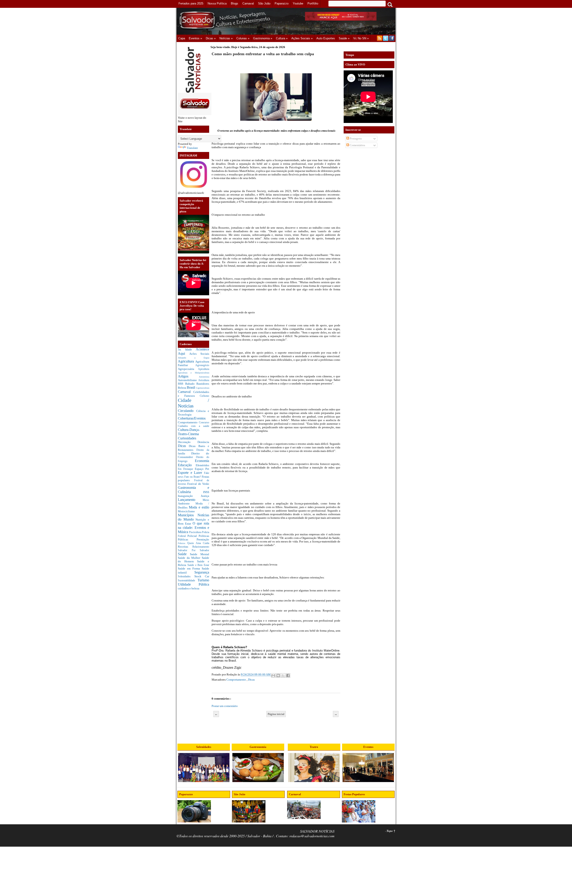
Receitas (185, 546)
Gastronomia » (262, 38)
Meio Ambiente (193, 501)
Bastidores (202, 383)
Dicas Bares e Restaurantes (193, 447)
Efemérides (202, 465)
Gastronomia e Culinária (193, 490)
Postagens (355, 138)
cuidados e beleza (188, 588)
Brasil (191, 387)
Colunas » (242, 38)
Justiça (205, 496)
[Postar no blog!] (278, 675)
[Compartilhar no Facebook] (288, 675)
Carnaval (185, 392)
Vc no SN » (361, 38)
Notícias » (226, 38)
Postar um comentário (225, 706)
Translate (192, 148)
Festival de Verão (198, 483)
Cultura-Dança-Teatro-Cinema (189, 432)
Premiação (203, 539)
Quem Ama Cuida (198, 543)
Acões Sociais (199, 353)
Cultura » (282, 38)
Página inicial (276, 714)
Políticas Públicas (193, 537)
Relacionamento (200, 546)
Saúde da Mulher (190, 557)
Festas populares (193, 478)
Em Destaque (186, 469)
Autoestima (204, 376)
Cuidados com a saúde (193, 426)
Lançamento (190, 500)
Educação (187, 465)
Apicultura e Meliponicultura (193, 372)
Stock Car (201, 576)
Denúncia (203, 442)
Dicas (183, 446)
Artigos (188, 376)
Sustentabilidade (188, 580)
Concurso (204, 422)
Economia (202, 461)
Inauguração (189, 496)
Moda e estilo (199, 507)
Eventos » (195, 38)
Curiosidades (187, 438)
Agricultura (186, 361)
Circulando (187, 411)
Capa (181, 38)
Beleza (182, 387)
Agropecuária (188, 369)
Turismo (203, 580)
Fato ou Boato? (193, 476)
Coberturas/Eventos (192, 418)
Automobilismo (188, 380)
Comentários (357, 145)
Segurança (201, 572)
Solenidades (186, 576)
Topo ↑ (391, 831)
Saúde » (344, 38)
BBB (181, 383)
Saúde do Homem (193, 559)
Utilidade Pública (193, 584)
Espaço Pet (202, 468)
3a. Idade (187, 349)
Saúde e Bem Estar (198, 565)
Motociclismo (186, 511)
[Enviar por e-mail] (273, 675)
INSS (206, 492)
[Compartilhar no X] (283, 675)
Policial (193, 536)
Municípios (188, 515)
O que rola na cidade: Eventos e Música (193, 527)
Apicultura (203, 369)
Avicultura (203, 380)
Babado (191, 383)
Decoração (188, 442)
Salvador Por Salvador (193, 550)
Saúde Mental (199, 554)
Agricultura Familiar (193, 363)
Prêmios (182, 543)
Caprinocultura (202, 388)
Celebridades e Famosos (193, 393)
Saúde (184, 554)
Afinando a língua (193, 357)
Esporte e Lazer (191, 473)
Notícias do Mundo (193, 517)
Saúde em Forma (190, 568)
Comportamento (188, 422)
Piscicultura (195, 532)
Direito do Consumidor (193, 455)
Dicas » (211, 38)
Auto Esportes (325, 38)
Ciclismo (204, 395)
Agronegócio (202, 365)
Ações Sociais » (302, 38)
